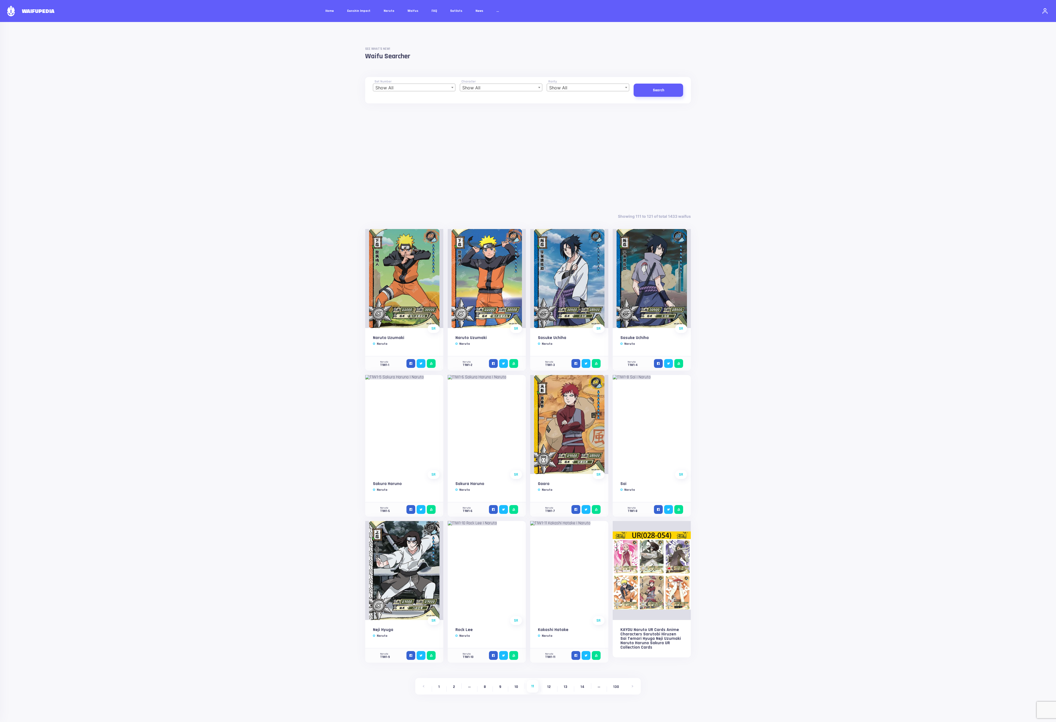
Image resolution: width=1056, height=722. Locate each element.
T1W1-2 (467, 365)
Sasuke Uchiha (552, 338)
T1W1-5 (385, 511)
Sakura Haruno (387, 484)
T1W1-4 (633, 365)
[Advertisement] (528, 158)
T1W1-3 (550, 365)
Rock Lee (464, 630)
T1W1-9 (385, 657)
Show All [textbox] (384, 87)
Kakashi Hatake (553, 630)
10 (516, 686)
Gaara (543, 484)
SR (433, 328)
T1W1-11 (550, 657)
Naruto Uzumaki (388, 338)
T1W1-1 (384, 365)
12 (549, 686)
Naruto (382, 344)
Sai (623, 484)
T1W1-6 (467, 511)
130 (616, 686)
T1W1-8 (632, 511)
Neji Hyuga (383, 630)
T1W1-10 (468, 657)
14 (582, 686)
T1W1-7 (550, 511)
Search (658, 90)
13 (565, 686)
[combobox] (414, 87)
